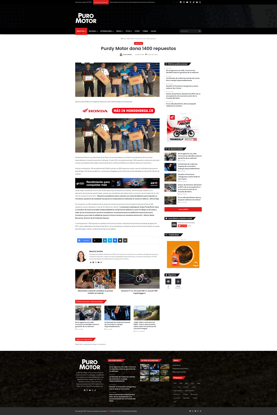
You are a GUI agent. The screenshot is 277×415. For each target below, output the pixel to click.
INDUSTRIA (81, 31)
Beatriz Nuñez (127, 54)
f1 (174, 387)
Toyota (195, 398)
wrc (175, 401)
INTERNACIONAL (106, 31)
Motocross (177, 394)
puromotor (177, 398)
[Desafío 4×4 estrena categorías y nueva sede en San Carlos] (170, 177)
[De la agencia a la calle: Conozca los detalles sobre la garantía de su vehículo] (88, 313)
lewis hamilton (178, 390)
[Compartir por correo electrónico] (120, 240)
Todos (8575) (183, 209)
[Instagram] (101, 262)
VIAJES (153, 31)
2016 (181, 383)
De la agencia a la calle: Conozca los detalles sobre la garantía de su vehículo (87, 324)
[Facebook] (93, 262)
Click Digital (133, 411)
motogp (185, 394)
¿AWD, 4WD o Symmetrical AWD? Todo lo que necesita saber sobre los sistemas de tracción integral (145, 325)
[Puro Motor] (86, 18)
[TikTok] (95, 390)
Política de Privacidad (179, 372)
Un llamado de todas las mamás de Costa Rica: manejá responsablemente (117, 324)
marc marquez (189, 390)
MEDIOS (119, 31)
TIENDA (145, 31)
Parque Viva (194, 394)
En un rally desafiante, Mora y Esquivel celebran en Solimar (189, 198)
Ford (179, 387)
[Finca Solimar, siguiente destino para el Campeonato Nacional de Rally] (164, 378)
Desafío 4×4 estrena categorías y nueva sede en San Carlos (189, 176)
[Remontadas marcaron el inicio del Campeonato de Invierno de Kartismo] (154, 378)
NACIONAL (92, 31)
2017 (186, 383)
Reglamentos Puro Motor (180, 368)
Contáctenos (177, 365)
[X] (96, 262)
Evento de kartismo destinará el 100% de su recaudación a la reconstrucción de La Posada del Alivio (190, 188)
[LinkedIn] (105, 240)
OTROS (137, 31)
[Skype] (110, 240)
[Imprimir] (125, 240)
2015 (175, 383)
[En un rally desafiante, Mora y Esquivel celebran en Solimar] (170, 200)
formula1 (186, 387)
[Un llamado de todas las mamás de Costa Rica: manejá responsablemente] (117, 313)
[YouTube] (98, 262)
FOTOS (128, 31)
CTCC (192, 383)
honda (193, 387)
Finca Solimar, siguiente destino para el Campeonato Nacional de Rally (131, 2)
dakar (198, 383)
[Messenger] (115, 240)
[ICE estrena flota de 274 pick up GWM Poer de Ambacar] (154, 372)
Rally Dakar (186, 398)
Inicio (124, 38)
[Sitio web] (90, 262)
